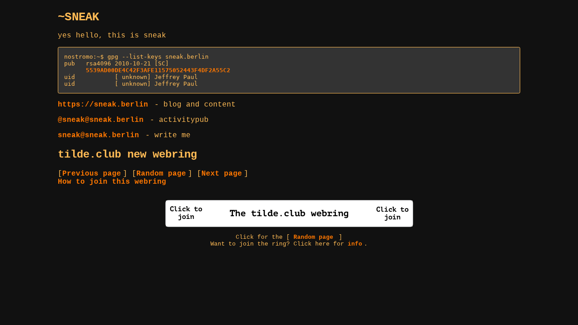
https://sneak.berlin (103, 105)
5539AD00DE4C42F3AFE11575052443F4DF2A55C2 (158, 70)
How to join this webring (112, 182)
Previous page (91, 174)
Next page (221, 174)
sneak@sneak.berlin (98, 135)
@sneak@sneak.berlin (101, 120)
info (355, 244)
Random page (161, 174)
